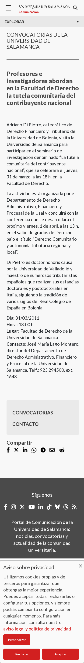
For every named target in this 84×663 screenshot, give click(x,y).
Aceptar (60, 654)
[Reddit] (62, 450)
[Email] (52, 450)
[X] (16, 450)
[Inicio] (44, 9)
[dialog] (42, 612)
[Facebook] (8, 450)
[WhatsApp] (34, 450)
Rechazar (21, 654)
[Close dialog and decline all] (80, 564)
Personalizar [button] (17, 640)
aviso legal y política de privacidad (37, 628)
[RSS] (74, 507)
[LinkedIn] (25, 450)
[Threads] (65, 507)
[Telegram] (43, 450)
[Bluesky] (57, 507)
